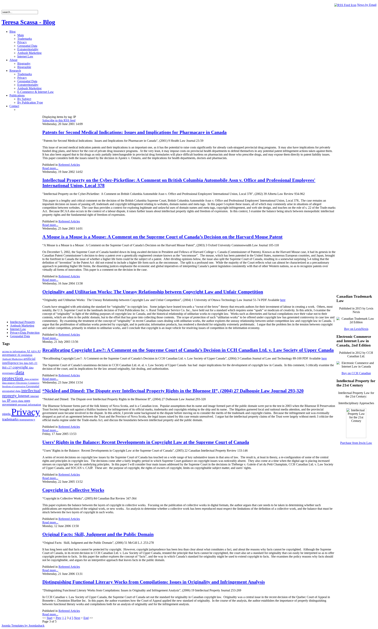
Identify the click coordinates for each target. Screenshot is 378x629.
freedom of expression (14, 386)
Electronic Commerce (27, 382)
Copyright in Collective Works (73, 490)
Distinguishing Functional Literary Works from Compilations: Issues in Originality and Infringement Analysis (153, 582)
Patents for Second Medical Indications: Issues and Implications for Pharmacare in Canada (134, 132)
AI (29, 351)
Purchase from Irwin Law (356, 443)
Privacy (25, 412)
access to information (14, 351)
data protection (13, 375)
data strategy (9, 382)
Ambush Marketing (12, 359)
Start (49, 618)
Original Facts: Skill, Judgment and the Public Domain (98, 534)
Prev (58, 618)
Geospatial (32, 386)
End (86, 618)
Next (77, 618)
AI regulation (24, 355)
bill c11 (33, 363)
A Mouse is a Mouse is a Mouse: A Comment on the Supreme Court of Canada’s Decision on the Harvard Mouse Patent (162, 236)
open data (17, 400)
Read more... (50, 168)
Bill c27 (7, 367)
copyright (21, 367)
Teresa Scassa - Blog (28, 22)
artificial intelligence (18, 361)
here (282, 300)
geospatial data (11, 391)
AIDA (34, 351)
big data (24, 363)
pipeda (6, 414)
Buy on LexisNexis (356, 329)
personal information (29, 404)
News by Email (366, 4)
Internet (24, 396)
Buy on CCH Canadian (356, 373)
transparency (27, 419)
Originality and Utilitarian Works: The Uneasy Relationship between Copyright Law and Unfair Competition (152, 291)
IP (9, 400)
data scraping (31, 379)
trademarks (10, 419)
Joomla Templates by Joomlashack (23, 625)
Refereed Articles (69, 164)
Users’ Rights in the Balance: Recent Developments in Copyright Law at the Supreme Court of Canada (145, 442)
